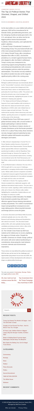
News (4, 360)
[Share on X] (15, 265)
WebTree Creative (21, 404)
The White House (8, 379)
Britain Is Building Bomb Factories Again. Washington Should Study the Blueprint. (14, 338)
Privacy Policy (22, 408)
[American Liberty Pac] (18, 3)
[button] (2, 3)
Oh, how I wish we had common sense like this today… (8, 280)
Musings (12, 9)
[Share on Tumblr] (25, 265)
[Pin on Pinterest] (21, 265)
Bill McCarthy (24, 22)
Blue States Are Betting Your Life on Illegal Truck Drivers (15, 343)
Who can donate (10, 408)
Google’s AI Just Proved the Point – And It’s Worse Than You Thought (15, 326)
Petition (5, 364)
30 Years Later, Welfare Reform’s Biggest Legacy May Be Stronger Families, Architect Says (15, 332)
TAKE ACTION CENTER (10, 376)
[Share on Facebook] (12, 265)
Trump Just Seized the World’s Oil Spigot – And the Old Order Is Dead (17, 321)
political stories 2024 (13, 274)
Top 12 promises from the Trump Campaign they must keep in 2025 (25, 280)
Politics (17, 9)
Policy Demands (7, 367)
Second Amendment (9, 373)
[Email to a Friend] (18, 265)
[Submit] (29, 310)
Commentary (5, 9)
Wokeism (5, 382)
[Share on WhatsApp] (8, 265)
